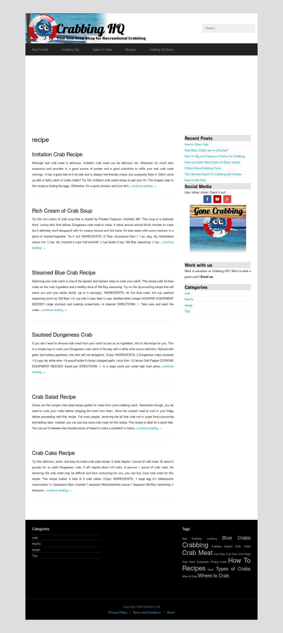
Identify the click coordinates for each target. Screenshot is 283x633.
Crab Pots (231, 554)
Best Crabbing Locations (199, 538)
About (170, 612)
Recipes (194, 567)
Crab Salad (188, 561)
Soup (210, 569)
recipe (188, 305)
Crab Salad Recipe (54, 396)
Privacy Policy (118, 612)
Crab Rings (244, 554)
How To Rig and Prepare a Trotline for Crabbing (215, 156)
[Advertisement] (141, 95)
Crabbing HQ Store (161, 49)
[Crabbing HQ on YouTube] (217, 200)
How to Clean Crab (196, 144)
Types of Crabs (233, 568)
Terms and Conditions (147, 612)
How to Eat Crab (195, 180)
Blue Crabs (236, 537)
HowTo (189, 299)
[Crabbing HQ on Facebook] (207, 200)
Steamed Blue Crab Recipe (64, 272)
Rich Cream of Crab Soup (62, 210)
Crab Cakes (242, 546)
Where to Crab (213, 575)
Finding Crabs (218, 561)
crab (187, 293)
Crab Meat (197, 552)
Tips (187, 311)
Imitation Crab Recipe (57, 154)
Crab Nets (219, 554)
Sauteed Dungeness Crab (62, 334)
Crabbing (195, 544)
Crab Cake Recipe (53, 452)
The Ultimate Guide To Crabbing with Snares (213, 174)
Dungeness (203, 561)
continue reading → (144, 186)
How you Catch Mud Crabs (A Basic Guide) (212, 162)
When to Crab (189, 576)
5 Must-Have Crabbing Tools (203, 168)
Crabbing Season (222, 546)
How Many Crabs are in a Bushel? (206, 150)
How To (239, 559)
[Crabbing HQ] (141, 28)
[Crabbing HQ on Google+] (227, 200)
